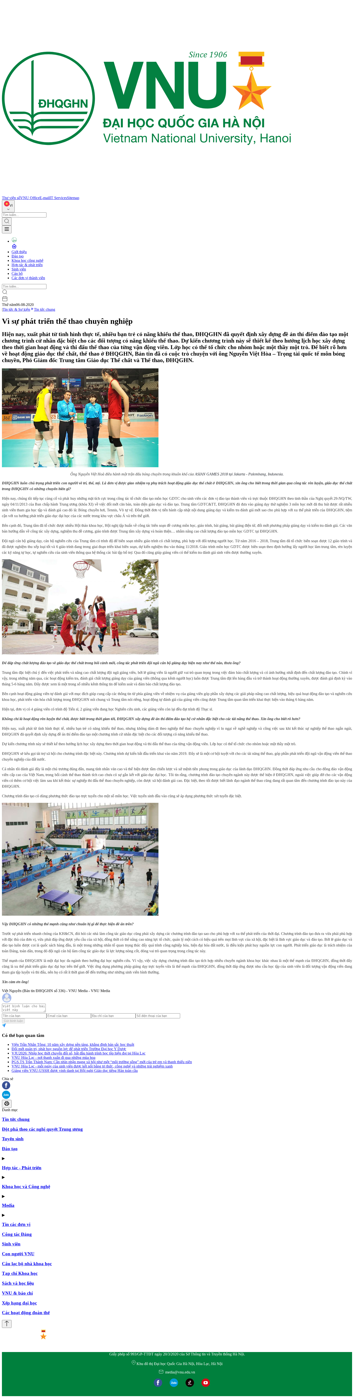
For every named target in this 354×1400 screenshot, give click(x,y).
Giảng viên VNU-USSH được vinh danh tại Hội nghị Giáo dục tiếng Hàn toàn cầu (75, 1071)
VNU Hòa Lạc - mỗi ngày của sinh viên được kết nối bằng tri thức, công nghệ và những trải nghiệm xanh (92, 1066)
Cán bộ (17, 273)
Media (8, 1205)
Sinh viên (19, 269)
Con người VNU (18, 1253)
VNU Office (29, 198)
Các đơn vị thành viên (28, 278)
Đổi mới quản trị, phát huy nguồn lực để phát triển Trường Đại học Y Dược (69, 1049)
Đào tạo (18, 256)
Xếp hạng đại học (19, 1302)
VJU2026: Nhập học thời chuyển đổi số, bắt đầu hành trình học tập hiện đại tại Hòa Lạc (78, 1053)
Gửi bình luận (13, 1021)
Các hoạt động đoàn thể (26, 1312)
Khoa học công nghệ (27, 260)
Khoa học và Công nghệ (26, 1186)
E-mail (44, 198)
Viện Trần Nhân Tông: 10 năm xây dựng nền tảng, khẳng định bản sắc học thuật (73, 1044)
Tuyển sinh (13, 1138)
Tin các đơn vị (16, 1224)
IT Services (58, 198)
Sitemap (73, 198)
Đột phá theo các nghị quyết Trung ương (42, 1129)
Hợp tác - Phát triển (21, 1167)
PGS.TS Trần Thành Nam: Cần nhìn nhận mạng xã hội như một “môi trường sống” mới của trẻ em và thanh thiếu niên (102, 1062)
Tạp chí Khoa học (20, 1273)
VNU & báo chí (17, 1293)
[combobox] (8, 206)
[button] (177, 1085)
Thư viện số (11, 198)
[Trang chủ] (146, 193)
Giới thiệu (19, 252)
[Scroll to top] (7, 1324)
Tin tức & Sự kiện (16, 309)
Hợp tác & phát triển (27, 265)
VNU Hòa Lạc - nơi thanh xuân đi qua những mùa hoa (53, 1057)
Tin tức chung (44, 309)
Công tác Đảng (17, 1234)
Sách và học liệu (18, 1283)
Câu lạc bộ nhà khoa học (27, 1263)
